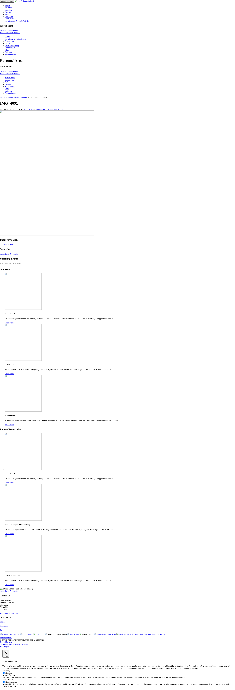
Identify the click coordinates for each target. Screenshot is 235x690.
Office (7, 43)
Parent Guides (10, 54)
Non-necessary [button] (8, 680)
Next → (13, 244)
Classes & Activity (12, 46)
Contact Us (9, 19)
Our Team (9, 17)
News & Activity (17, 21)
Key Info (8, 12)
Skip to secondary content (10, 33)
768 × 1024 (28, 109)
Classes (8, 84)
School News (10, 41)
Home (7, 6)
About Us (8, 8)
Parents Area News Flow (17, 97)
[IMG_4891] (47, 235)
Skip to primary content (9, 30)
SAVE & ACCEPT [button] (10, 686)
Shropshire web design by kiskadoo (14, 644)
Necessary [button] (6, 670)
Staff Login (4, 646)
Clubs (7, 50)
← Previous (4, 244)
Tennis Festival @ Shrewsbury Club (49, 109)
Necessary (9, 673)
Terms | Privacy (6, 638)
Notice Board (10, 78)
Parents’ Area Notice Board (15, 39)
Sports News (10, 48)
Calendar (8, 52)
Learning (8, 10)
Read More (9, 323)
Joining (8, 14)
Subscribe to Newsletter (9, 254)
